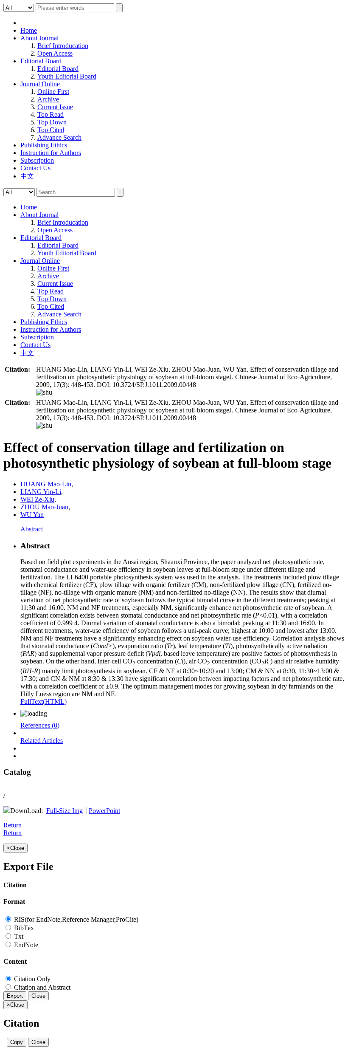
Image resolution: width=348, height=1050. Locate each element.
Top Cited (50, 129)
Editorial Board (41, 61)
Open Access (55, 53)
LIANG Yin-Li (40, 491)
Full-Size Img (64, 810)
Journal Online (40, 84)
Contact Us (35, 168)
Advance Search (59, 137)
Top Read (50, 114)
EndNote (25, 944)
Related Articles (41, 740)
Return (12, 825)
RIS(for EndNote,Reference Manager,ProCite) (75, 919)
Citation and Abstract (41, 987)
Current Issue (55, 106)
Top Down (52, 122)
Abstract (31, 529)
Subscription (37, 160)
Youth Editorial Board (66, 76)
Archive (48, 99)
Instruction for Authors (50, 152)
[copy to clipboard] (44, 392)
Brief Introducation (62, 45)
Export (15, 996)
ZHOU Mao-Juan (44, 507)
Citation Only (31, 978)
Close (38, 996)
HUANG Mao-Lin (45, 484)
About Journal (39, 38)
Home (28, 30)
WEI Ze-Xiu (37, 499)
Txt (17, 936)
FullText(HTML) (43, 701)
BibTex (23, 927)
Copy (16, 1042)
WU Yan (32, 514)
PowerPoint (104, 810)
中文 (27, 176)
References (39, 725)
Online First (53, 91)
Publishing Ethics (43, 145)
